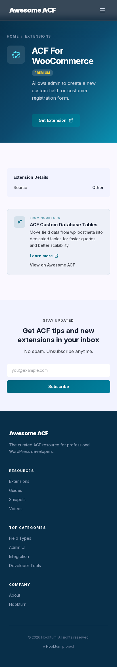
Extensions (38, 36)
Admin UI (17, 547)
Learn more (41, 255)
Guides (15, 490)
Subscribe (58, 386)
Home (13, 36)
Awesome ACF (32, 10)
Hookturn (17, 604)
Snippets (17, 499)
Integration (19, 556)
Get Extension (52, 120)
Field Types (20, 538)
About (14, 595)
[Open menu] (102, 10)
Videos (15, 508)
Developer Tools (25, 565)
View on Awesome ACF (52, 264)
